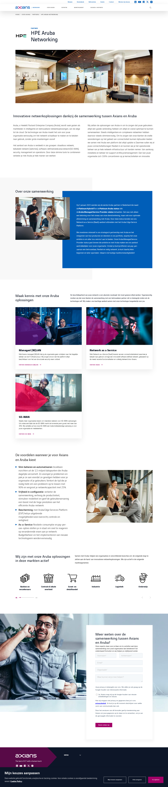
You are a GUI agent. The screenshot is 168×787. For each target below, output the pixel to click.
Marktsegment (79, 7)
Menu (66, 755)
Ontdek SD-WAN (25, 434)
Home (17, 14)
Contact (111, 2)
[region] (84, 229)
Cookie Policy (16, 781)
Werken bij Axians (124, 2)
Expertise (64, 7)
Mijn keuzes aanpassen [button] (115, 780)
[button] (33, 597)
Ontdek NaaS (95, 365)
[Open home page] (22, 7)
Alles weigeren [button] (137, 780)
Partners (35, 14)
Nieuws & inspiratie (97, 7)
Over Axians (51, 7)
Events (102, 2)
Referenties (92, 2)
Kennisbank (80, 2)
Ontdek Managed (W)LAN (28, 365)
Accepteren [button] (155, 780)
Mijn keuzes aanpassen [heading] (22, 773)
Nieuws (70, 2)
